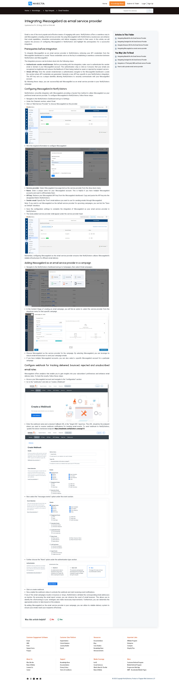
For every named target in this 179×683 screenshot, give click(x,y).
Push (28, 646)
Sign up (150, 4)
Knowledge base (117, 4)
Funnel (62, 648)
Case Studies (97, 646)
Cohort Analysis (65, 643)
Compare (130, 646)
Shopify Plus (131, 648)
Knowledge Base (98, 648)
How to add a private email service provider (130, 66)
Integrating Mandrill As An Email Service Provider (132, 38)
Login (144, 4)
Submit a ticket (133, 4)
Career (28, 670)
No (53, 619)
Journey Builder (64, 646)
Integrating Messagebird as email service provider (132, 48)
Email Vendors (63, 11)
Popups (29, 651)
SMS (28, 643)
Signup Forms (31, 648)
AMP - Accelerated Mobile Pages (136, 670)
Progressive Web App (133, 667)
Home (105, 4)
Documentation (98, 641)
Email (28, 641)
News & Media (31, 665)
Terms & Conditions (66, 670)
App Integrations (51, 11)
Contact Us (30, 667)
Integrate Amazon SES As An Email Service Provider (133, 45)
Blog (95, 643)
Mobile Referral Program (134, 665)
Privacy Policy (64, 667)
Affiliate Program (132, 641)
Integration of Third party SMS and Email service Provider (134, 63)
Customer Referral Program (135, 662)
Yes (61, 619)
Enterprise (130, 643)
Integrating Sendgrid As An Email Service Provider (132, 41)
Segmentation (64, 641)
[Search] (149, 10)
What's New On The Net (100, 667)
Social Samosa (98, 665)
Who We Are (30, 662)
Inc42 (95, 662)
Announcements (98, 651)
